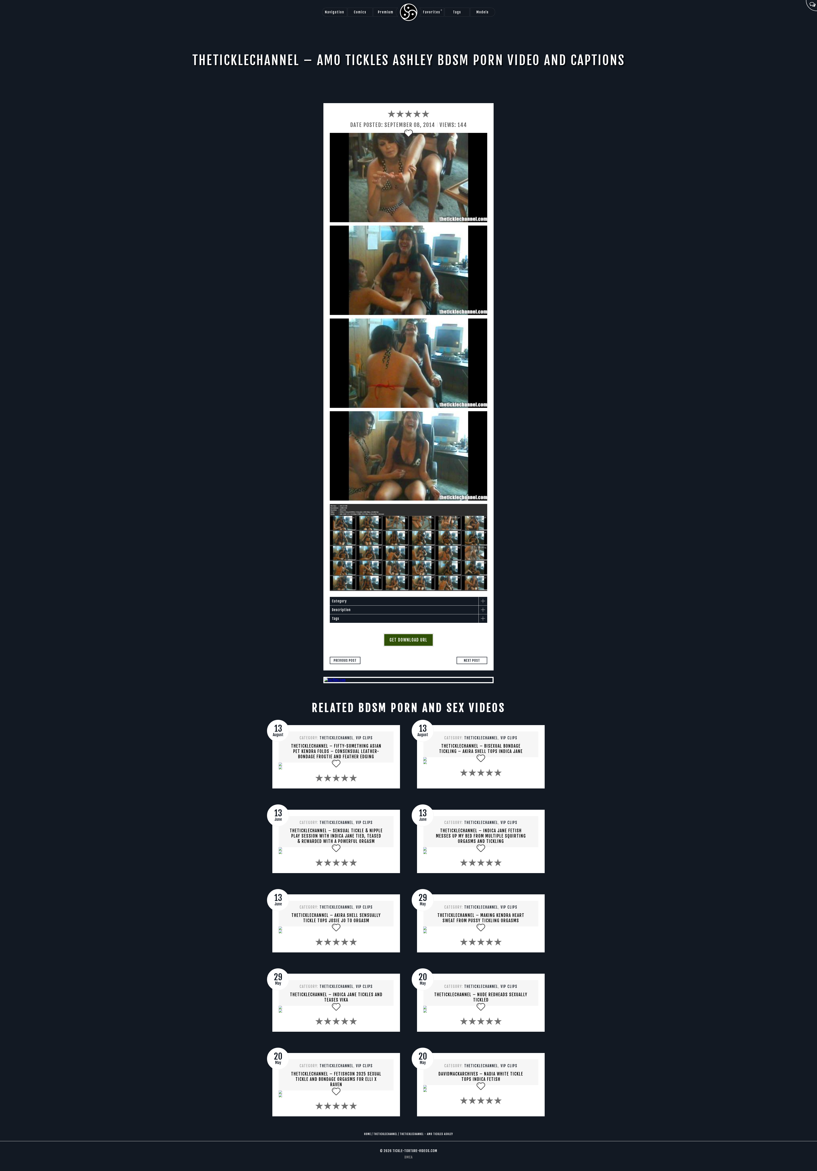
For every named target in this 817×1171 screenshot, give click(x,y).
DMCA (408, 1157)
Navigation (334, 12)
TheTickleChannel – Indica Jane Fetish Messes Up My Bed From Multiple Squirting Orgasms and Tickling (481, 836)
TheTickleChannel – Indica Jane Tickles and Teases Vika (336, 997)
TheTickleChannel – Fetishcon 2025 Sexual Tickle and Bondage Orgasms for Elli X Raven (336, 1079)
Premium (385, 12)
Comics (360, 12)
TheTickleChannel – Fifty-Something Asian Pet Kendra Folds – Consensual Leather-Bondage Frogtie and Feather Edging (336, 751)
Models (482, 12)
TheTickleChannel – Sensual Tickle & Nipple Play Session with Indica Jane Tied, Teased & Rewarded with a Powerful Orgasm (336, 836)
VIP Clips (364, 738)
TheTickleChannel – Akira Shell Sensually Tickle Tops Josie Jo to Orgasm (336, 918)
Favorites (432, 11)
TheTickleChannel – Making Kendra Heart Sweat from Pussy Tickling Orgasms (480, 918)
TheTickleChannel (336, 738)
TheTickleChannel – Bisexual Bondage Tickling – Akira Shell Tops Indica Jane (481, 748)
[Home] (409, 12)
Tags (457, 12)
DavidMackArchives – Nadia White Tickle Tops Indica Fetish (480, 1076)
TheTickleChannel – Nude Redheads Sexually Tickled (480, 997)
